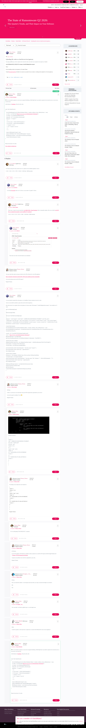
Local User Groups (64, 7)
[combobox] (38, 45)
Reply (56, 84)
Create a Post (78, 38)
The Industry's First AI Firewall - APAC (72, 140)
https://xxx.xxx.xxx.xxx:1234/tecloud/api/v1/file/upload (27, 113)
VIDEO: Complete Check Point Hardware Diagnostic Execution (71, 99)
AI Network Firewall (26, 41)
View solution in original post (10, 146)
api (9, 77)
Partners (74, 7)
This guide (13, 190)
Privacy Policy (40, 0)
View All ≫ (67, 84)
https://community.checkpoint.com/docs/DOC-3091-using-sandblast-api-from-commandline (23, 276)
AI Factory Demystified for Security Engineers (72, 103)
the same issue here (12, 71)
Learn (56, 7)
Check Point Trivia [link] (21, 713)
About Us (51, 726)
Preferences (80, 1)
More (79, 7)
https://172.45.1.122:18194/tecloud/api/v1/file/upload (19, 334)
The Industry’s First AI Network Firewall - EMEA (72, 146)
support (21, 77)
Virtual (66, 136)
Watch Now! (12, 27)
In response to (10, 97)
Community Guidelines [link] (8, 713)
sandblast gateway (17, 77)
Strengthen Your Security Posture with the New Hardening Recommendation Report (72, 95)
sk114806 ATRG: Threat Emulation (30, 210)
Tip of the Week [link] (33, 713)
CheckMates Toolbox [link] (47, 711)
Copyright (40, 726)
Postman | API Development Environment (20, 555)
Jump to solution (10, 56)
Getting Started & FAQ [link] (8, 711)
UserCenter (55, 726)
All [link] (67, 117)
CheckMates (8, 41)
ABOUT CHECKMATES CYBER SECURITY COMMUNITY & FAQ (64, 4)
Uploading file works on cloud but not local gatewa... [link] (41, 41)
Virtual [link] (71, 117)
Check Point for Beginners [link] (22, 711)
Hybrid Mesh (18, 41)
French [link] (58, 713)
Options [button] (59, 41)
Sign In (81, 4)
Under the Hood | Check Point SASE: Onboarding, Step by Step (72, 124)
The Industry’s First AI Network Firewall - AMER (72, 162)
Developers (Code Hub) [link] (48, 713)
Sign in (18, 721)
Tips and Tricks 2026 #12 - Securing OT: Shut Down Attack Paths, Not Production (72, 155)
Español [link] (58, 711)
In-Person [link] (76, 117)
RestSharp (14, 104)
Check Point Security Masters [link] (35, 711)
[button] (66, 2)
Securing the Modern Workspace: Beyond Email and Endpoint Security (72, 132)
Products (50, 7)
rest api (12, 77)
